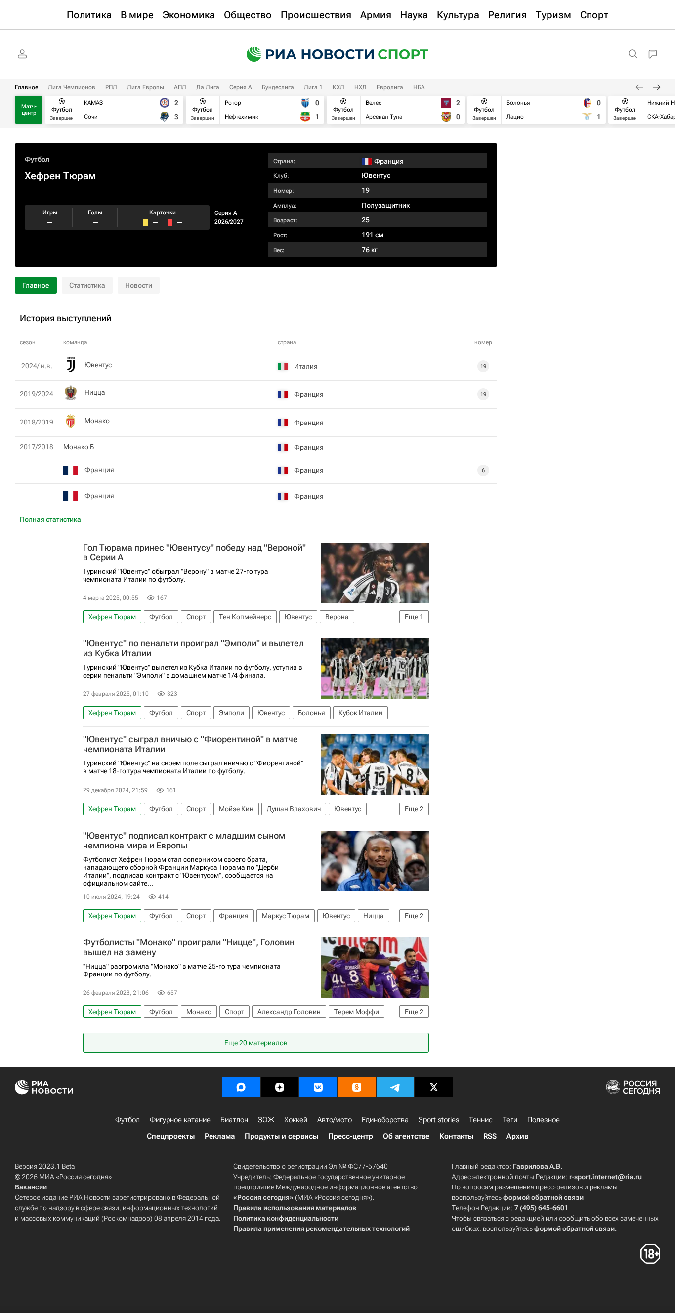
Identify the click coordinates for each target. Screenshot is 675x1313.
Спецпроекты (171, 1136)
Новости (138, 285)
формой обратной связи (543, 1197)
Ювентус (376, 175)
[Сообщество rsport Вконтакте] (318, 1087)
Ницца (94, 392)
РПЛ (111, 87)
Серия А (240, 87)
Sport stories (439, 1119)
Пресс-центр (350, 1136)
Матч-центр (29, 109)
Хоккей (295, 1119)
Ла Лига (207, 87)
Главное (26, 87)
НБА (419, 87)
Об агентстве (406, 1136)
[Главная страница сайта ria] (304, 54)
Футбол (37, 159)
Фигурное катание (180, 1119)
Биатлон (234, 1119)
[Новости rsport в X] (434, 1087)
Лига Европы (145, 87)
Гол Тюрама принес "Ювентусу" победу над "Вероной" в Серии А (194, 552)
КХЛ (338, 87)
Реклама (220, 1136)
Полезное (543, 1119)
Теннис (481, 1119)
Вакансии (31, 1187)
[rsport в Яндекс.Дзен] (279, 1087)
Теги (510, 1119)
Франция (99, 470)
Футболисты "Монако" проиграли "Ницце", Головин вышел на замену (189, 947)
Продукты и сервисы (281, 1136)
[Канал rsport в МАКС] (241, 1087)
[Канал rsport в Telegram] (395, 1087)
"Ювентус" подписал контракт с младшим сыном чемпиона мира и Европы (184, 840)
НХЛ (360, 87)
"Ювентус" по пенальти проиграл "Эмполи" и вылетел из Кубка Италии (193, 648)
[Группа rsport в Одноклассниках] (357, 1087)
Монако (97, 420)
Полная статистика (50, 519)
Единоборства (385, 1119)
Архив (517, 1136)
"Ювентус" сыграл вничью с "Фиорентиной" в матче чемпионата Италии (190, 744)
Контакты (456, 1136)
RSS (490, 1136)
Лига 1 (313, 87)
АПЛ (180, 87)
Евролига (390, 87)
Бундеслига (278, 87)
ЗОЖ (266, 1119)
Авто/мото (334, 1119)
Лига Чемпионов (71, 87)
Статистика (87, 285)
